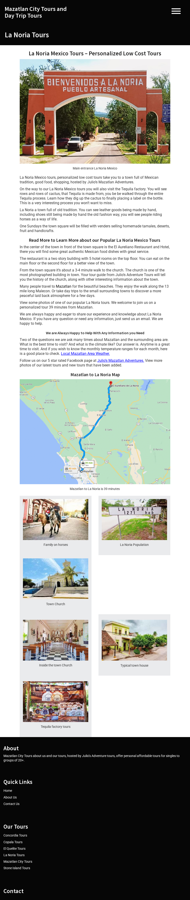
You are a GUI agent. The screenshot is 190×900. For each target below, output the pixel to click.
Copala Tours (12, 842)
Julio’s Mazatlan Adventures (120, 360)
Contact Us (11, 804)
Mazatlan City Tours (17, 861)
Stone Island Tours (16, 868)
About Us (10, 797)
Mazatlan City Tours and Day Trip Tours (36, 12)
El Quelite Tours (14, 848)
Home (7, 790)
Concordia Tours (15, 835)
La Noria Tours (14, 855)
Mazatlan (63, 286)
